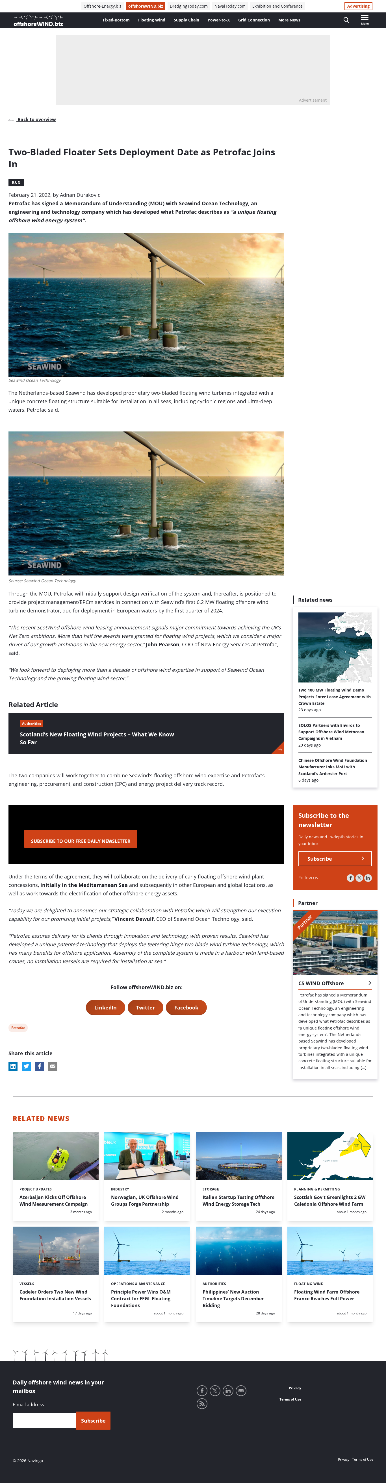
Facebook (186, 1007)
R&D (16, 182)
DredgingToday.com (189, 6)
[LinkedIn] (368, 878)
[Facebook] (350, 878)
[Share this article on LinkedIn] (13, 1066)
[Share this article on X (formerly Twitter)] (26, 1066)
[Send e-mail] (241, 1390)
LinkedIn (105, 1007)
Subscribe (319, 858)
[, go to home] (38, 20)
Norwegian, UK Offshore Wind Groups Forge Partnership (145, 1200)
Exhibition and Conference (277, 6)
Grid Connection (254, 20)
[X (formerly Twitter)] (359, 878)
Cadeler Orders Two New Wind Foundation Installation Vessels (55, 1295)
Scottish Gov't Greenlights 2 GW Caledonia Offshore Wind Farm (329, 1200)
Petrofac (18, 1028)
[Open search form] (346, 20)
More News (289, 20)
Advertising (358, 6)
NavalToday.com (230, 6)
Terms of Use (290, 1399)
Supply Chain (186, 20)
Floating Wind (151, 20)
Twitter (145, 1007)
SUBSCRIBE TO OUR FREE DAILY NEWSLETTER (81, 841)
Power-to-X (219, 20)
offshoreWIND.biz (145, 6)
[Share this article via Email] (52, 1066)
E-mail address (28, 1404)
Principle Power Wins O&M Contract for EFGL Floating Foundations (141, 1298)
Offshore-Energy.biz (103, 6)
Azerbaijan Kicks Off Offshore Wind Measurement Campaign (53, 1200)
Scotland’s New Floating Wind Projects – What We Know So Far (97, 738)
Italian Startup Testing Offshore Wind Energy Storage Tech (238, 1200)
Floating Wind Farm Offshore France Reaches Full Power (326, 1295)
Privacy (295, 1388)
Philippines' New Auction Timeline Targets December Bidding (233, 1298)
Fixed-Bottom (116, 20)
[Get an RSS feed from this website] (202, 1403)
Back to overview (36, 119)
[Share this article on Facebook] (39, 1066)
